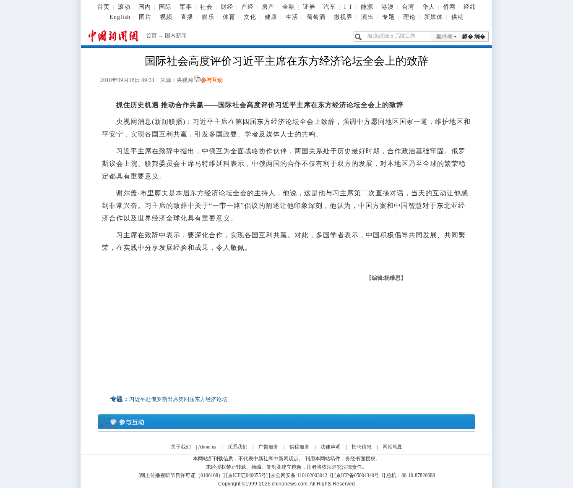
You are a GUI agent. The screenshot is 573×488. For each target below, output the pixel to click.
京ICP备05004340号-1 (359, 475)
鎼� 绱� (473, 36)
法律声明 (330, 447)
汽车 (329, 7)
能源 (367, 7)
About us (207, 447)
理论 (409, 17)
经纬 (470, 7)
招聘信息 (362, 447)
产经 (247, 7)
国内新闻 (176, 35)
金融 (288, 7)
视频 (166, 17)
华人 (428, 7)
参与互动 (212, 80)
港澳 (387, 7)
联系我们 (237, 447)
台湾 (408, 7)
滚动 (124, 7)
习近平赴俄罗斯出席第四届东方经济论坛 (178, 399)
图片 (145, 17)
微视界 (343, 17)
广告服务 (268, 447)
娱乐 (208, 17)
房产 (268, 7)
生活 (292, 17)
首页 (103, 7)
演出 (367, 17)
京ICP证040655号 (247, 475)
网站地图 (393, 447)
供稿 (457, 17)
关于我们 (181, 447)
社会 (206, 7)
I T (348, 7)
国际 (165, 7)
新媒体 (433, 17)
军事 (186, 7)
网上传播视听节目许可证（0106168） (181, 475)
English (119, 17)
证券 (309, 7)
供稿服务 (299, 447)
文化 (250, 17)
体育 (229, 17)
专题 (388, 17)
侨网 (449, 7)
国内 (144, 7)
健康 (271, 17)
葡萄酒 (316, 17)
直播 (187, 17)
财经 (227, 7)
